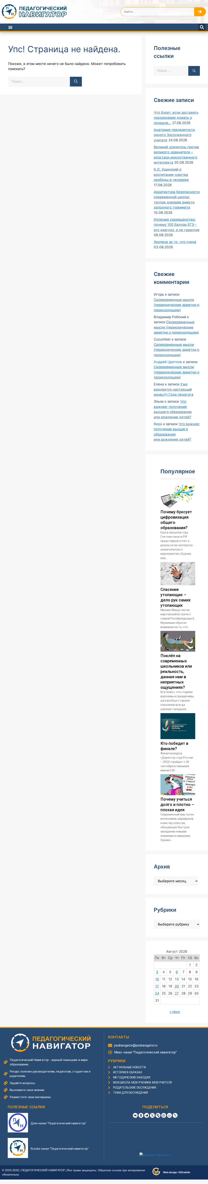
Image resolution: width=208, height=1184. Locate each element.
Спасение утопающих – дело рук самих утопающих (175, 597)
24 (157, 993)
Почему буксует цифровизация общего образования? (176, 519)
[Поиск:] (39, 81)
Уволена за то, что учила (175, 242)
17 (157, 986)
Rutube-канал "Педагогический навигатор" (60, 1148)
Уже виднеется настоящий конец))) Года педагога (173, 389)
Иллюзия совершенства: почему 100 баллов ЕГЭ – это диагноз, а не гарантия (176, 224)
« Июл (175, 1012)
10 (157, 979)
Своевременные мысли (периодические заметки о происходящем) (176, 305)
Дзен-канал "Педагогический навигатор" (58, 1123)
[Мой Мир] (169, 1115)
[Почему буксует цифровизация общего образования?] (177, 507)
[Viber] (158, 1115)
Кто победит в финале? (174, 746)
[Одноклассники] (141, 1115)
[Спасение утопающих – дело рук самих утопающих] (177, 584)
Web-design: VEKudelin (176, 1172)
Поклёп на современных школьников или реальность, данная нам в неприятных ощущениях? (176, 671)
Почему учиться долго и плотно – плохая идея (177, 804)
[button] (10, 27)
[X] (152, 1115)
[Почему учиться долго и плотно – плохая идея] (177, 794)
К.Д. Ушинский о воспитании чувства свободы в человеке (171, 174)
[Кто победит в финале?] (177, 738)
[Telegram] (146, 1115)
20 (177, 986)
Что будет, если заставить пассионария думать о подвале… (176, 117)
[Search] (200, 12)
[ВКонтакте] (135, 1115)
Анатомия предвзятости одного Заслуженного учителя (174, 135)
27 (177, 993)
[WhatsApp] (163, 1115)
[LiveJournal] (175, 1115)
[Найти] (76, 82)
